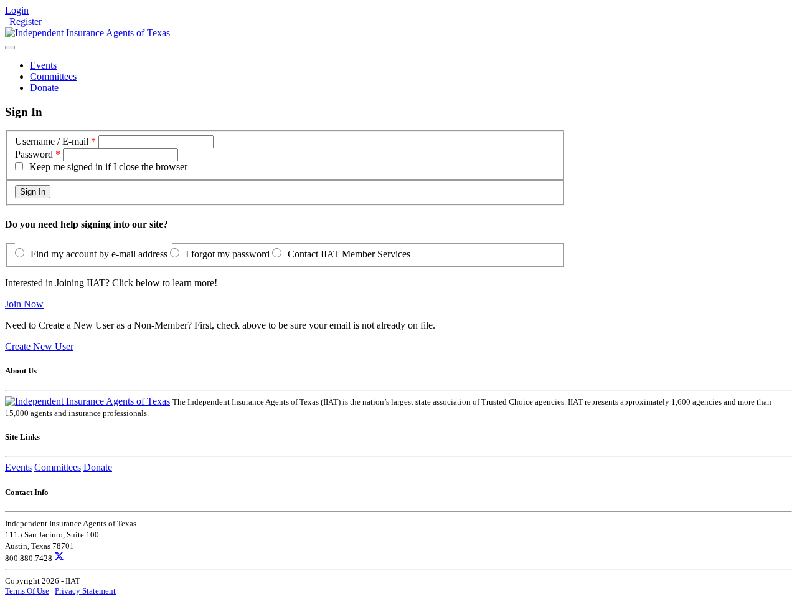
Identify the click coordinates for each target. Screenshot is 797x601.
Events (43, 65)
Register (25, 21)
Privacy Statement (85, 590)
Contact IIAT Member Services (349, 254)
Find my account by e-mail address (99, 254)
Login (17, 10)
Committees (53, 76)
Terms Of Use (27, 590)
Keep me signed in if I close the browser (108, 166)
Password (34, 154)
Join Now (24, 304)
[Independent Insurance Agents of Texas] (87, 32)
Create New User (39, 346)
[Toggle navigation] (10, 47)
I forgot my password (228, 254)
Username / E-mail (51, 141)
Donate (44, 87)
